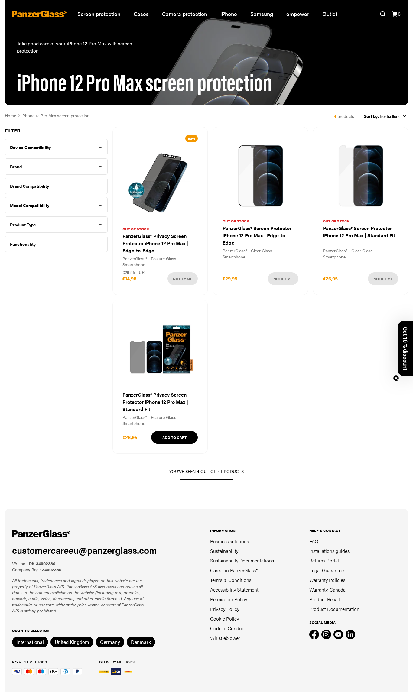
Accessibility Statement (234, 589)
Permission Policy (228, 599)
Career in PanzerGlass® (234, 570)
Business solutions (229, 541)
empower (297, 14)
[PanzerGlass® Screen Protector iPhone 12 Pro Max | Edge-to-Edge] (260, 210)
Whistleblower (225, 637)
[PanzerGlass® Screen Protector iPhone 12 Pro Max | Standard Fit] (360, 210)
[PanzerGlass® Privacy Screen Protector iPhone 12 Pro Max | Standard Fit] (160, 376)
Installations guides (329, 550)
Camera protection (184, 14)
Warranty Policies (327, 579)
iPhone (228, 14)
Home (10, 115)
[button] (405, 348)
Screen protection (98, 14)
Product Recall (324, 599)
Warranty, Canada (327, 589)
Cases (141, 14)
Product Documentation (334, 608)
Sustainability (224, 550)
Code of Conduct (228, 628)
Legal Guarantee (326, 570)
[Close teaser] (396, 378)
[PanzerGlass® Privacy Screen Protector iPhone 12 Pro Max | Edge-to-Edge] (160, 210)
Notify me (182, 278)
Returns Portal (324, 560)
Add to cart (174, 437)
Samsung (261, 14)
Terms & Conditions (230, 579)
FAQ (313, 541)
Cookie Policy (224, 618)
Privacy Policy (224, 608)
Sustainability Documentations (242, 560)
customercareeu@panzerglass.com (84, 549)
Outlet (329, 14)
